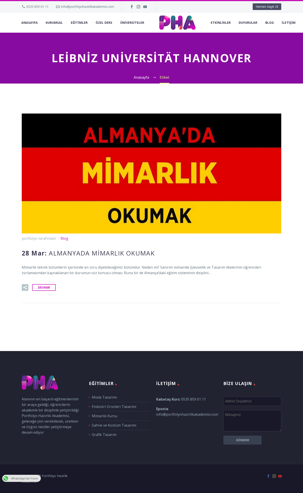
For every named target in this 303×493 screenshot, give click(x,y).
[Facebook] (131, 6)
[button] (25, 287)
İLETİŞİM (288, 22)
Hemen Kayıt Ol (267, 6)
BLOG (269, 22)
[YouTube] (145, 6)
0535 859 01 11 (37, 6)
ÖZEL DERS (104, 22)
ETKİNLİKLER (221, 22)
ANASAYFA (29, 22)
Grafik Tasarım (104, 434)
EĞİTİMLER (79, 22)
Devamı (44, 287)
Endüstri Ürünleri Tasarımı (114, 406)
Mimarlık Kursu (104, 415)
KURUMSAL (54, 22)
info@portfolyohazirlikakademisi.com (87, 6)
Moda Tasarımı (104, 397)
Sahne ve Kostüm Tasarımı (114, 425)
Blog (64, 238)
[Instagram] (138, 6)
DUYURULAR (248, 22)
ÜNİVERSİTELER (132, 22)
